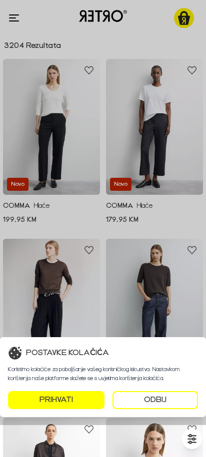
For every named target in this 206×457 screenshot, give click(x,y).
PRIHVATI (56, 400)
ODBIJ (155, 400)
